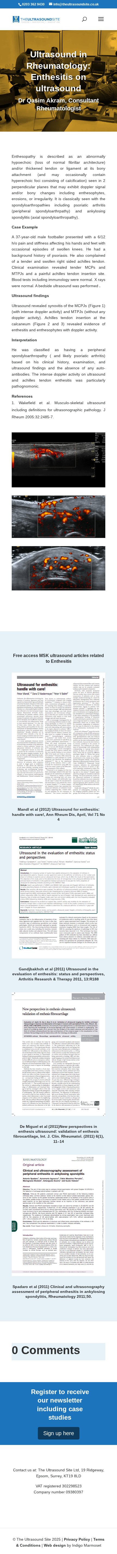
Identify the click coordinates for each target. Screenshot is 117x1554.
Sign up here (58, 1433)
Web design (55, 1545)
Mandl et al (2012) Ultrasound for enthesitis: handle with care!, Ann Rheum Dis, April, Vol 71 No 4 (58, 814)
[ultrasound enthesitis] (58, 568)
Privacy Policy (77, 1539)
